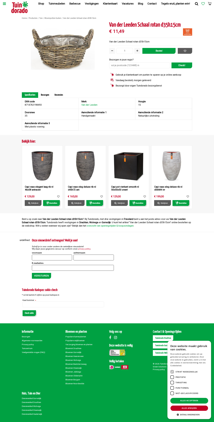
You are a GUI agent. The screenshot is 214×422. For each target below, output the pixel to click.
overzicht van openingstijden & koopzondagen (110, 225)
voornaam (37, 253)
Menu (4, 3)
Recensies (59, 95)
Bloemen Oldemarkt (74, 375)
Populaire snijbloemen (75, 340)
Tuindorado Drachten (163, 338)
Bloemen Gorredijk (73, 352)
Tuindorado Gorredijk (163, 345)
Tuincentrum (27, 348)
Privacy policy (28, 344)
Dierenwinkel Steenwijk (31, 410)
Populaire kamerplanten (76, 336)
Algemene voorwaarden (32, 340)
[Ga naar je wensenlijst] (203, 3)
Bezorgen (45, 95)
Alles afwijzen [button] (189, 408)
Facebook (111, 337)
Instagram (116, 337)
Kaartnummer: (29, 300)
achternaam (79, 253)
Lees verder (187, 365)
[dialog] (189, 380)
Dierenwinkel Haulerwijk (32, 414)
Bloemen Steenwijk (74, 368)
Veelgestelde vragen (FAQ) (33, 352)
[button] (189, 414)
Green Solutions (160, 366)
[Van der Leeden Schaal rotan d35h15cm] (63, 54)
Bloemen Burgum (73, 379)
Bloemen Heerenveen (75, 356)
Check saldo (29, 313)
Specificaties (30, 95)
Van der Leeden (89, 104)
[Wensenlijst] (203, 3)
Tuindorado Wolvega (163, 353)
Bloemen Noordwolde (75, 383)
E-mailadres (38, 263)
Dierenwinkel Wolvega (31, 406)
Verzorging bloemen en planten (79, 344)
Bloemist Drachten (73, 348)
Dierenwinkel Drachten (31, 402)
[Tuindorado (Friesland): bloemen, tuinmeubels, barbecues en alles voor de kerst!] (20, 7)
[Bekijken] (209, 3)
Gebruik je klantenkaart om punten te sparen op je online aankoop (148, 74)
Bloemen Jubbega (73, 372)
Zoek (196, 3)
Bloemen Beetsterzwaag (76, 364)
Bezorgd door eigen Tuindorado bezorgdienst (139, 85)
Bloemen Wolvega (73, 360)
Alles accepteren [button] (189, 400)
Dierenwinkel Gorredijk (31, 398)
